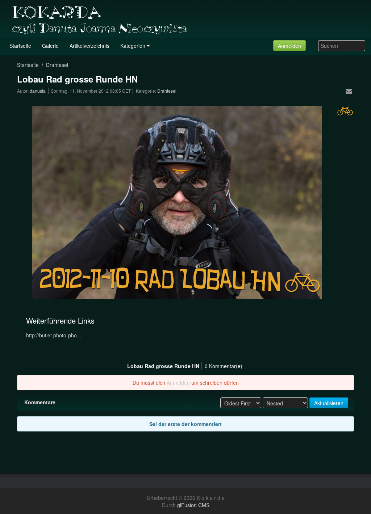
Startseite (28, 64)
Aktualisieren (328, 402)
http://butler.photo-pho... (53, 335)
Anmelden (289, 45)
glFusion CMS (193, 505)
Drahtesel (57, 64)
